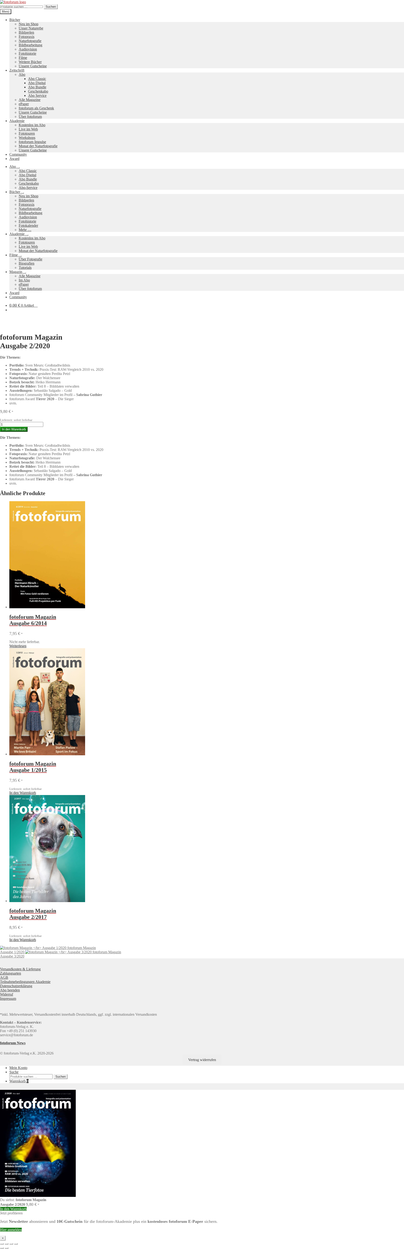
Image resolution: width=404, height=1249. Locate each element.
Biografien (26, 263)
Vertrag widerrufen (202, 1060)
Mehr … (25, 230)
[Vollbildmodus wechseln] (6, 1244)
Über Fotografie (30, 259)
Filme (23, 58)
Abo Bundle (37, 87)
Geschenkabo (38, 91)
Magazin (15, 272)
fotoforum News (12, 1043)
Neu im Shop (28, 24)
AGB (4, 977)
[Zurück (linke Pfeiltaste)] (2, 1248)
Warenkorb (19, 1081)
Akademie (17, 121)
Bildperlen (26, 32)
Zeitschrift (16, 70)
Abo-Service (28, 188)
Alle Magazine (29, 100)
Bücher (14, 20)
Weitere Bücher (30, 62)
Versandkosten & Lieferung (20, 969)
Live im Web (28, 129)
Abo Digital (37, 83)
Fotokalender (28, 225)
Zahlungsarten (10, 973)
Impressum (8, 999)
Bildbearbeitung (30, 45)
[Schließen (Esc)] (16, 1244)
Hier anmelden (11, 1230)
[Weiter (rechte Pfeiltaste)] (6, 1248)
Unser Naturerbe (31, 28)
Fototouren (27, 133)
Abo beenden (10, 990)
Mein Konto (18, 1068)
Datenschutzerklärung (16, 986)
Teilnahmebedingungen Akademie (25, 982)
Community (18, 154)
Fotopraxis (26, 37)
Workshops (27, 138)
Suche (13, 1072)
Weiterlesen (17, 646)
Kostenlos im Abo (32, 125)
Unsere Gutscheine (33, 66)
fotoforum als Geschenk (36, 108)
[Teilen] (11, 1244)
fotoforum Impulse (32, 142)
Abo (22, 74)
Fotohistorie (27, 53)
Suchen (51, 6)
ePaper (24, 104)
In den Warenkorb (14, 429)
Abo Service (37, 95)
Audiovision (28, 49)
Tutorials (25, 268)
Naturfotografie (30, 41)
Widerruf (6, 994)
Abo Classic (37, 79)
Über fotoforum (30, 117)
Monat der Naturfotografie (38, 146)
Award (14, 159)
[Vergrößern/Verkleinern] (2, 1244)
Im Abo (24, 280)
